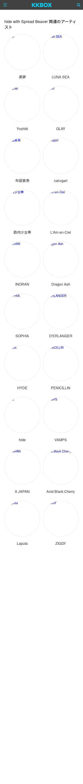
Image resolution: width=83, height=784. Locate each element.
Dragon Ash (60, 284)
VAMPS (60, 439)
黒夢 (22, 76)
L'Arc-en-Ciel (60, 232)
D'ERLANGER (60, 335)
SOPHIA (22, 335)
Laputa (22, 543)
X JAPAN (22, 491)
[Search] (78, 5)
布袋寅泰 (22, 180)
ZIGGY (60, 543)
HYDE (22, 387)
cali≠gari (61, 180)
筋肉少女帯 (22, 232)
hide (22, 439)
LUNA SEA (60, 76)
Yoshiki (22, 128)
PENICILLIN (60, 387)
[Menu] (5, 5)
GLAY (60, 128)
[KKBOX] (41, 5)
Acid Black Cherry (60, 491)
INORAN (22, 284)
